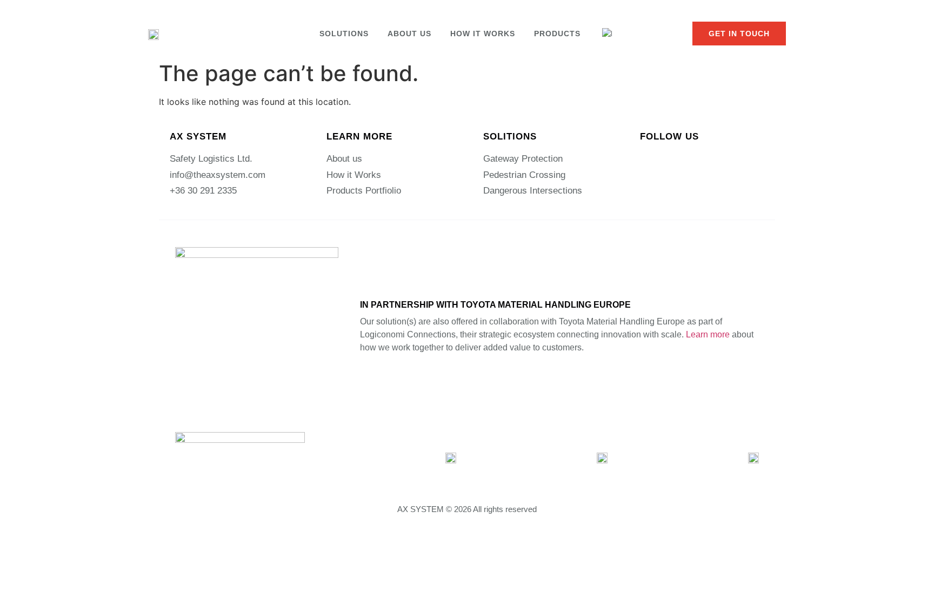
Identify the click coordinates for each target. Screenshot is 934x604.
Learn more (708, 334)
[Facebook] (680, 160)
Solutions (344, 33)
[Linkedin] (648, 160)
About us (409, 33)
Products (557, 33)
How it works (482, 33)
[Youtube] (713, 160)
